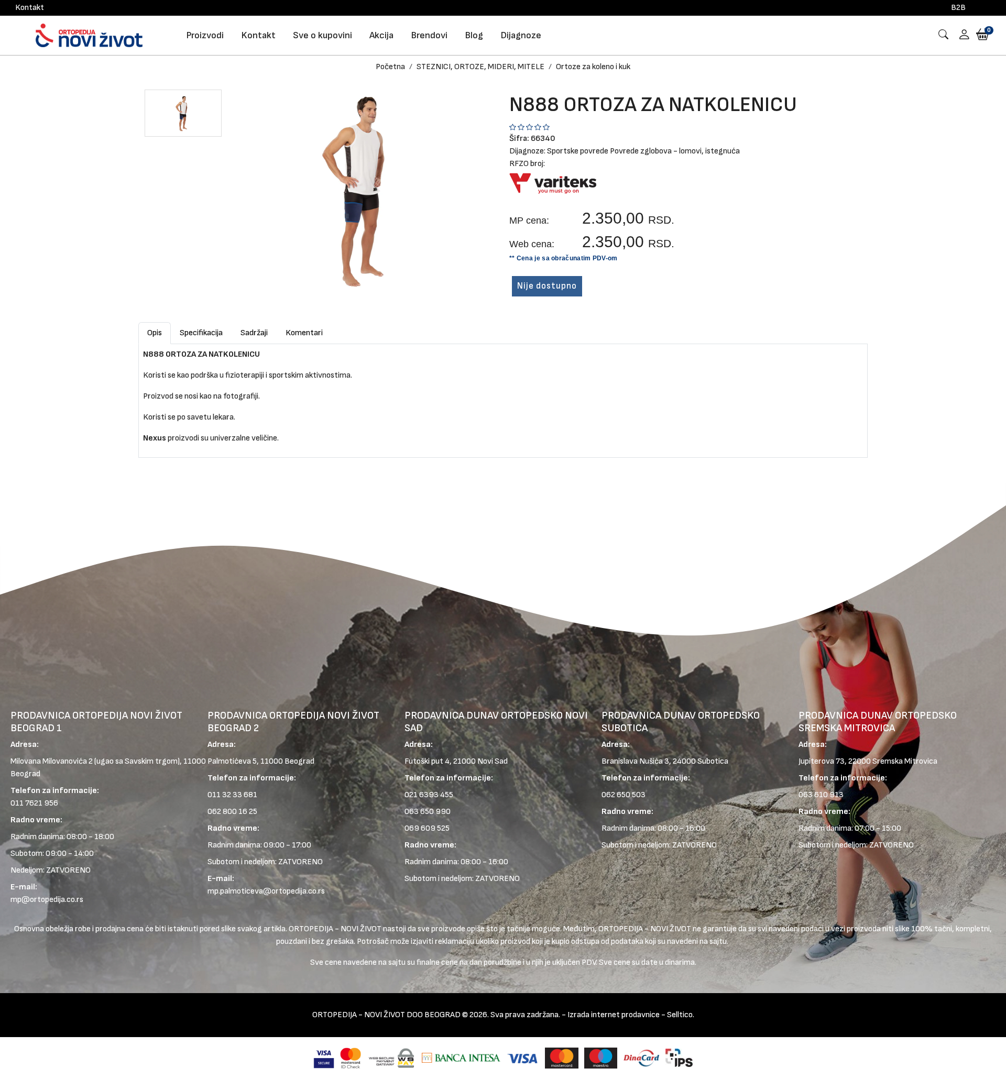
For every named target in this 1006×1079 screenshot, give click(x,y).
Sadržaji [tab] (254, 333)
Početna (390, 67)
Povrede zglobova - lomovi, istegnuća (675, 151)
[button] (960, 35)
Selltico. (680, 1015)
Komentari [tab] (304, 333)
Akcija (381, 35)
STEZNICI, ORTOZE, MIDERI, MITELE (480, 67)
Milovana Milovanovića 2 (51, 761)
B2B (958, 8)
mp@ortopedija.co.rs (46, 900)
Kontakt (29, 8)
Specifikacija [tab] (201, 333)
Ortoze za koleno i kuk (593, 67)
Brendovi (429, 35)
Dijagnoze (520, 35)
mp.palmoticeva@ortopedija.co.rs (266, 891)
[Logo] (89, 35)
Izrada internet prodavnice (613, 1015)
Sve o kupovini (322, 35)
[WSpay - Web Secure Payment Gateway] (391, 1058)
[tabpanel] (503, 396)
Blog (474, 35)
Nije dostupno (547, 286)
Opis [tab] (154, 333)
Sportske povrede (577, 151)
